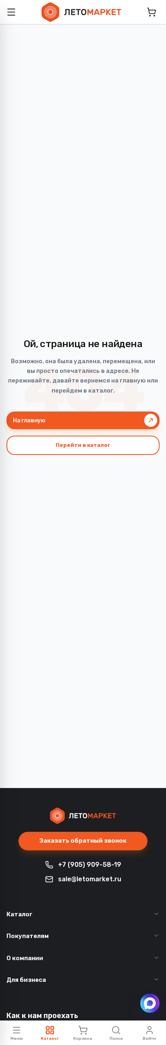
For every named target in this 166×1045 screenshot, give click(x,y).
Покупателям (27, 936)
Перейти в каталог (83, 445)
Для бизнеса (26, 979)
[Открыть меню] (11, 12)
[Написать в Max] (150, 1003)
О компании (24, 958)
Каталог (19, 914)
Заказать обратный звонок (83, 840)
